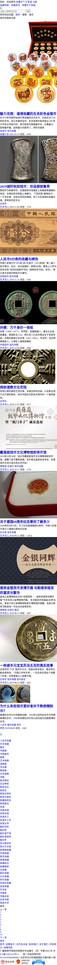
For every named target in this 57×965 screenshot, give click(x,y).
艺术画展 (4, 760)
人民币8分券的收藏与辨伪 (19, 259)
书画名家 (4, 896)
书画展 (3, 750)
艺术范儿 (4, 207)
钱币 (19, 725)
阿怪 (2, 728)
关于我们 (43, 944)
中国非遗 (4, 810)
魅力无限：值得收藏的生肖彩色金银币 (28, 114)
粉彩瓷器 (4, 873)
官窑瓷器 (4, 886)
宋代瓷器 (4, 880)
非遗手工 (4, 817)
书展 (2, 777)
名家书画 (4, 899)
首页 (17, 15)
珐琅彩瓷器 (5, 883)
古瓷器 (3, 870)
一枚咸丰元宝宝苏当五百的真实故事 (26, 665)
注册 (35, 2)
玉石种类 (4, 784)
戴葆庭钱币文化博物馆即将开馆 (23, 452)
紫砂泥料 (4, 827)
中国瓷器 (4, 853)
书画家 (3, 893)
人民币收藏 (5, 741)
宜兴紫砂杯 (5, 843)
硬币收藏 (11, 725)
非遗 (2, 807)
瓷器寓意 (4, 866)
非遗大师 (4, 823)
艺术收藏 (4, 744)
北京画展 (4, 774)
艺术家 (3, 889)
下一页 (3, 937)
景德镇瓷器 (5, 850)
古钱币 (3, 203)
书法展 (3, 767)
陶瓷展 (3, 770)
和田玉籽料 (5, 793)
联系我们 (33, 944)
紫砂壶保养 (5, 836)
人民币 (3, 725)
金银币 (3, 131)
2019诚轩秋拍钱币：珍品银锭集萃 (25, 186)
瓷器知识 (4, 863)
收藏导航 (8, 947)
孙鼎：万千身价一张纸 (16, 327)
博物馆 (3, 466)
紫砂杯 (3, 840)
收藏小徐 (4, 134)
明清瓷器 (4, 860)
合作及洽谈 (21, 944)
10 (1, 934)
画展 (2, 757)
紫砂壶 (3, 830)
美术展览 (4, 780)
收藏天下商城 (28, 5)
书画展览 (4, 754)
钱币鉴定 (21, 679)
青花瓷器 (4, 856)
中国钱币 (4, 276)
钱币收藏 (11, 131)
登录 (30, 2)
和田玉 (3, 790)
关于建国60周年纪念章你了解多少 (25, 522)
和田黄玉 (4, 803)
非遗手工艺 (5, 820)
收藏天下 (20, 2)
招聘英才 (10, 944)
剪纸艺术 (4, 903)
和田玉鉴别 (5, 797)
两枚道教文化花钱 (13, 387)
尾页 (2, 941)
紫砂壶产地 (5, 833)
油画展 (3, 764)
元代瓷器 (4, 876)
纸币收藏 (13, 276)
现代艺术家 (5, 846)
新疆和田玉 (5, 800)
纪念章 (3, 532)
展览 (16, 610)
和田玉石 (4, 787)
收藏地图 (4, 5)
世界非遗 (4, 813)
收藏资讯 (15, 5)
